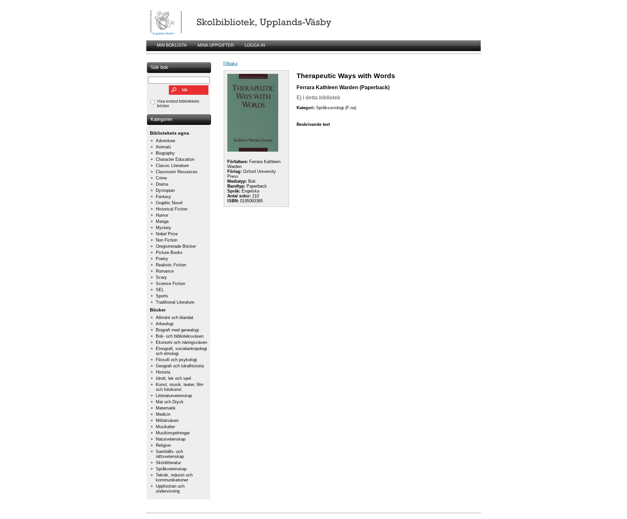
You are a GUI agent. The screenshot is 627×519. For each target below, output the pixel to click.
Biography (165, 153)
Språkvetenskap (171, 468)
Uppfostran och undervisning (170, 489)
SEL (160, 289)
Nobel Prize (167, 233)
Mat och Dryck (170, 401)
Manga (162, 221)
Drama (162, 184)
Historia (163, 372)
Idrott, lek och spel (173, 378)
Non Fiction (166, 240)
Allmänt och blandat (174, 317)
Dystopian (165, 190)
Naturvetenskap (170, 439)
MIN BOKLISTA (172, 45)
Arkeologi (164, 323)
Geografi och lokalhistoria (180, 365)
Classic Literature (172, 165)
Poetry (162, 258)
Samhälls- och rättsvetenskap (170, 454)
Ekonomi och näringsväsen (181, 342)
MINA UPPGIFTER (216, 45)
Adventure (165, 140)
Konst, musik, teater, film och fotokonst (179, 387)
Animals (163, 146)
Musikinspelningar (173, 432)
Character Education (175, 159)
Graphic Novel (169, 202)
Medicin (163, 414)
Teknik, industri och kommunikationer (174, 477)
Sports (162, 295)
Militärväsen (167, 420)
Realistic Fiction (171, 264)
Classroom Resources (177, 171)
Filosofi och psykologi (176, 359)
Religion (163, 445)
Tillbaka (230, 63)
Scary (161, 277)
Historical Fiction (171, 209)
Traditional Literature (175, 302)
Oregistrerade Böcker (176, 246)
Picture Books (169, 252)
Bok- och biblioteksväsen (179, 336)
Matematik (166, 408)
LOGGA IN (255, 45)
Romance (165, 271)
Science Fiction (170, 283)
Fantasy (163, 196)
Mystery (163, 227)
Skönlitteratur (168, 462)
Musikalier (165, 426)
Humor (162, 215)
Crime (161, 178)
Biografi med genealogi (177, 329)
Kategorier (161, 119)
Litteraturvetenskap (174, 395)
